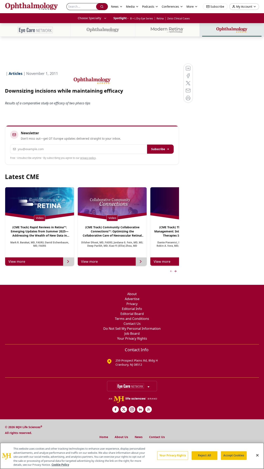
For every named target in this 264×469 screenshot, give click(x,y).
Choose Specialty (89, 18)
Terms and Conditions (132, 318)
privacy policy (88, 158)
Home (103, 437)
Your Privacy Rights (132, 338)
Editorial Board (132, 313)
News (139, 437)
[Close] (257, 455)
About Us (121, 437)
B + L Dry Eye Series (141, 18)
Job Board (132, 333)
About (132, 294)
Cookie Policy (60, 465)
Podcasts (148, 6)
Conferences (170, 6)
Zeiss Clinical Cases (178, 18)
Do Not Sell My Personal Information (132, 328)
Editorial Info (132, 308)
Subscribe (158, 149)
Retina (160, 18)
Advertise (132, 299)
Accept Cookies (233, 455)
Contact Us (132, 323)
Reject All (204, 455)
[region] (132, 456)
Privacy (132, 304)
